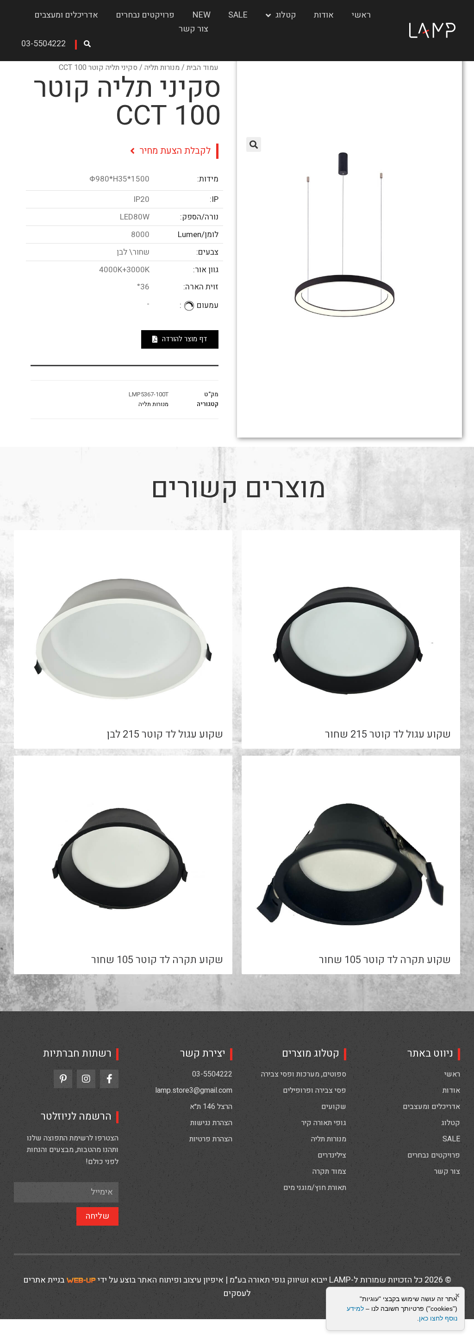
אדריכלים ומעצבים (66, 15)
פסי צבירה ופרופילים (314, 1090)
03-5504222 (212, 1074)
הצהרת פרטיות (210, 1139)
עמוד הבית (202, 67)
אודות (324, 15)
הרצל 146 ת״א (211, 1106)
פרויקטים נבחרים (145, 15)
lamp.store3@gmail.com (193, 1090)
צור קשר (193, 29)
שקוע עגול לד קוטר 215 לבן (165, 734)
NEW (202, 15)
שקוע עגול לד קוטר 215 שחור (388, 734)
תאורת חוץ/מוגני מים (314, 1187)
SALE (238, 15)
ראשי (361, 15)
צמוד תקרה (329, 1171)
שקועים (333, 1106)
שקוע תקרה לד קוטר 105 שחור (385, 959)
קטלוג (285, 15)
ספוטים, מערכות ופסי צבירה (303, 1074)
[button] (47, 45)
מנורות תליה (162, 67)
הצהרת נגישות (211, 1122)
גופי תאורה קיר (323, 1122)
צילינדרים (332, 1155)
